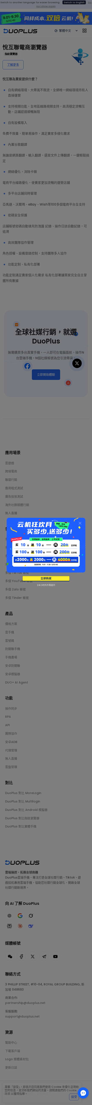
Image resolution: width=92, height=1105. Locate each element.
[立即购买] (46, 578)
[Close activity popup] (80, 523)
